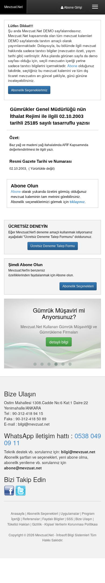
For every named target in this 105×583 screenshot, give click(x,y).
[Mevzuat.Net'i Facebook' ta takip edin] (9, 490)
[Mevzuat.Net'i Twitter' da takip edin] (20, 490)
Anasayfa (17, 513)
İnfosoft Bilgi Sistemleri (72, 535)
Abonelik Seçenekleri (42, 513)
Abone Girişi (72, 7)
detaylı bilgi (52, 342)
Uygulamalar (70, 513)
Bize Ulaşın (83, 518)
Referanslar (31, 518)
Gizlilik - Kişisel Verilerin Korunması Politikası (65, 524)
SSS (69, 518)
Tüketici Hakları (18, 524)
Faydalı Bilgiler (53, 518)
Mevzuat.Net (13, 6)
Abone (72, 65)
